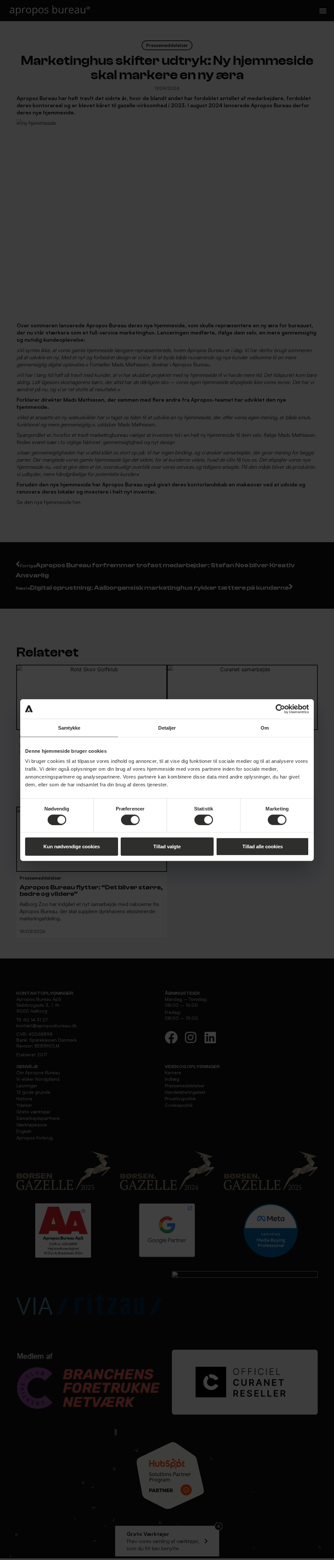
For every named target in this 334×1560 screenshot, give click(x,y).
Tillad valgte (167, 846)
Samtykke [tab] (69, 727)
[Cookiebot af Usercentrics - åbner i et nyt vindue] (280, 709)
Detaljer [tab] (167, 727)
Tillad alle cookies (262, 846)
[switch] (130, 819)
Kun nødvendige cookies (71, 846)
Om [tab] (265, 727)
